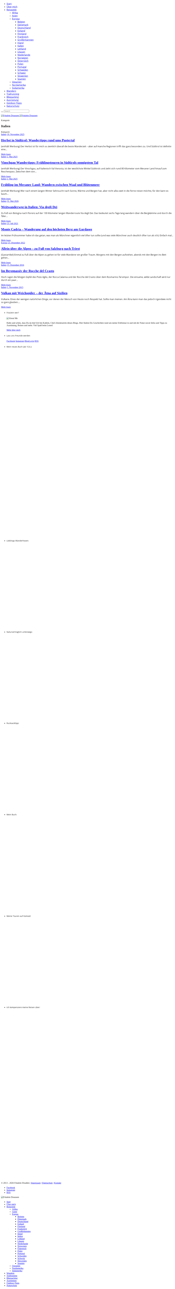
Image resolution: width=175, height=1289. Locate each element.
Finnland (22, 33)
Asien (15, 15)
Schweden (23, 69)
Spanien (22, 78)
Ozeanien (17, 81)
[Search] (2, 111)
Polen (20, 63)
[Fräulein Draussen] (19, 115)
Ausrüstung (13, 100)
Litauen (21, 51)
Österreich (23, 60)
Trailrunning (13, 93)
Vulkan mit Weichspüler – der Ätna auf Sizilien (34, 293)
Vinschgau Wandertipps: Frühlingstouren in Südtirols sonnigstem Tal (49, 162)
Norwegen (23, 57)
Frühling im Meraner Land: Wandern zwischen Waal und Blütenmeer (50, 184)
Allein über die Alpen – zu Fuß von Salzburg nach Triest (40, 248)
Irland (21, 42)
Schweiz (22, 72)
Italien (21, 45)
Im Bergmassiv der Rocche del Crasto (27, 271)
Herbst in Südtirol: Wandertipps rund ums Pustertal (38, 140)
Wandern (11, 90)
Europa (16, 18)
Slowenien (23, 75)
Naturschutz (13, 106)
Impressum (35, 1183)
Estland (21, 30)
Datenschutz (47, 1183)
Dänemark (23, 24)
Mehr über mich (13, 330)
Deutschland (24, 27)
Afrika (15, 12)
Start (9, 3)
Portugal (22, 66)
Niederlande (24, 54)
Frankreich (23, 36)
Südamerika (18, 87)
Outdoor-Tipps (14, 103)
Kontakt (57, 1183)
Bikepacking (13, 96)
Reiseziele (12, 9)
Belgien (21, 21)
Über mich (12, 6)
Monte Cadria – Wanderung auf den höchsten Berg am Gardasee (46, 229)
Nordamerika (19, 84)
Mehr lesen (6, 154)
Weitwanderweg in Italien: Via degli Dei (29, 207)
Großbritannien (26, 39)
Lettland (22, 48)
